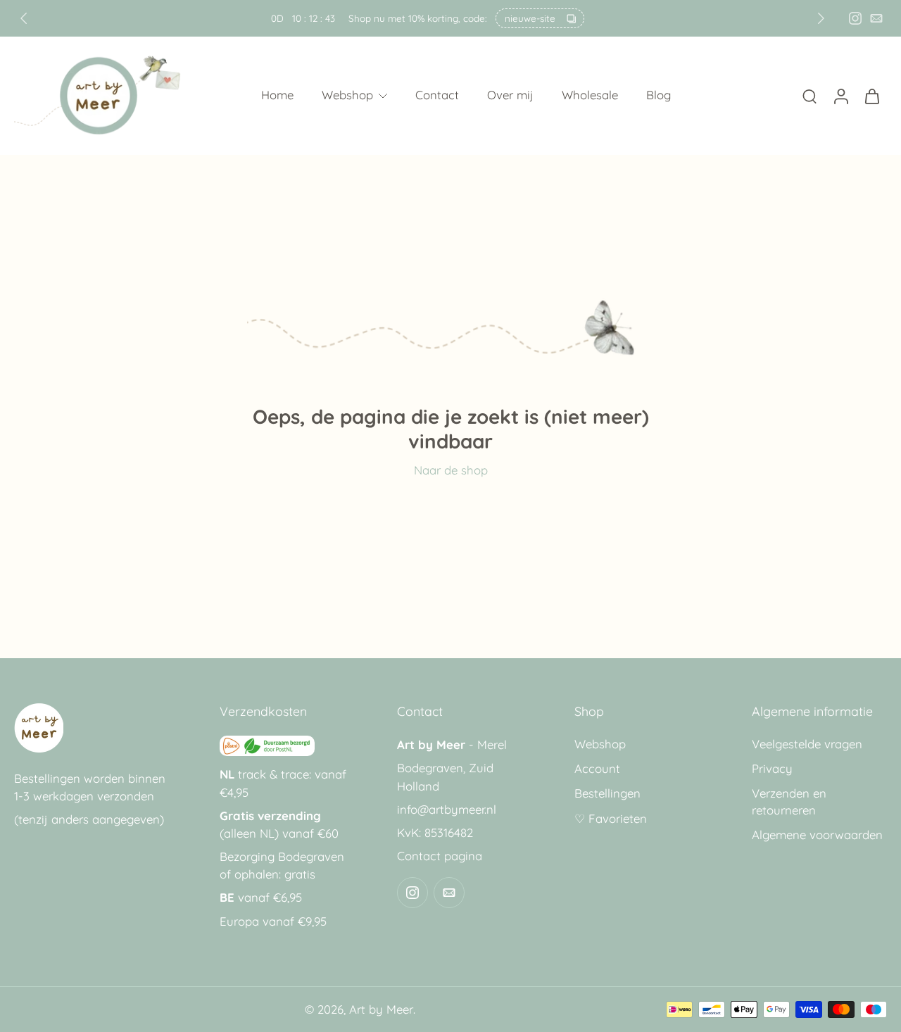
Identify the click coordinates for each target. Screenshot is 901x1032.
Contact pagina (439, 856)
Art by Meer (381, 1009)
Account (597, 769)
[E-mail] (876, 18)
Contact (437, 95)
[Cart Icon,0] (871, 96)
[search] (809, 96)
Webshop (347, 95)
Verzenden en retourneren (789, 801)
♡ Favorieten (610, 818)
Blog (658, 95)
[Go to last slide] (24, 18)
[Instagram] (855, 18)
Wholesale (590, 95)
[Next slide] (820, 18)
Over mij (510, 95)
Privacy (772, 769)
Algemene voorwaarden (817, 834)
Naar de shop (451, 469)
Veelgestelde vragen (807, 744)
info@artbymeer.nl (446, 809)
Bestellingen (607, 793)
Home (277, 95)
